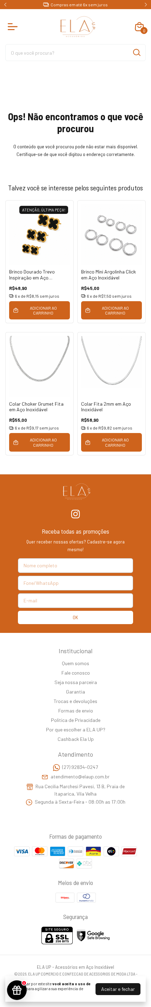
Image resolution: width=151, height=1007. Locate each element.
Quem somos (75, 663)
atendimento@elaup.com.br (80, 777)
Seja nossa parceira (75, 682)
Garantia (75, 692)
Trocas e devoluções (75, 701)
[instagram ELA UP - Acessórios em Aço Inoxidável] (75, 514)
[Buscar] (136, 52)
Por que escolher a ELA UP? (75, 729)
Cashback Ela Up (76, 739)
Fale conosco (75, 673)
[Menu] (14, 26)
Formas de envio (75, 711)
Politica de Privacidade (75, 720)
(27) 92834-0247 (80, 767)
